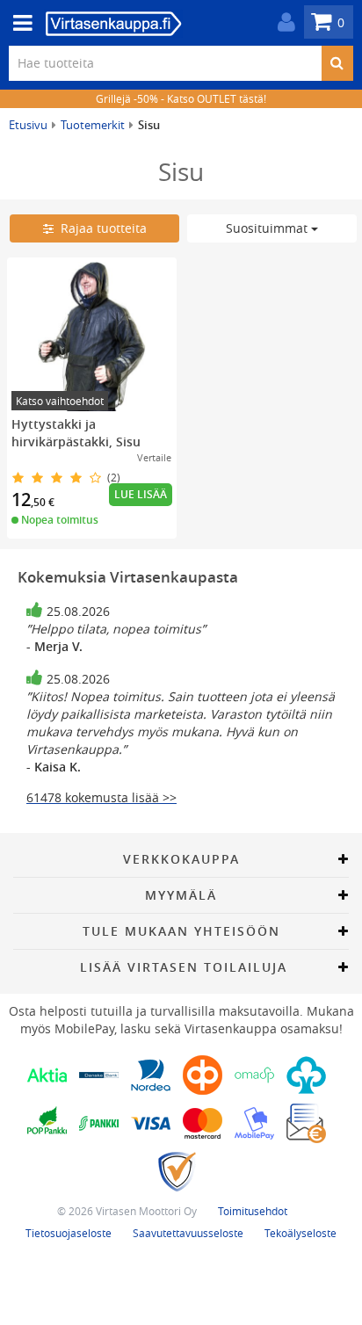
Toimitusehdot (252, 1211)
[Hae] (337, 63)
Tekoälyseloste (300, 1233)
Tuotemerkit (93, 125)
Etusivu (28, 125)
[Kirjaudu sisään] (282, 22)
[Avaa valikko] (17, 23)
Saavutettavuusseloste (188, 1233)
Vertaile (154, 457)
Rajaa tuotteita (100, 228)
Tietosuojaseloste (68, 1233)
